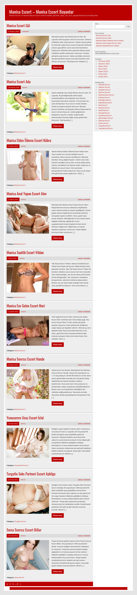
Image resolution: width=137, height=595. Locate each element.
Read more (57, 67)
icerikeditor (25, 31)
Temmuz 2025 (104, 61)
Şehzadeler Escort (105, 118)
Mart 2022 (102, 69)
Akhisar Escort (104, 87)
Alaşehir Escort (104, 90)
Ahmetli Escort (104, 84)
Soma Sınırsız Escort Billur (24, 530)
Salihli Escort (103, 110)
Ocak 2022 (102, 74)
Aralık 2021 (103, 76)
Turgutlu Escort (20, 521)
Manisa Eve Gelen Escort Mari (26, 305)
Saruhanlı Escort (105, 115)
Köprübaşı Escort (105, 103)
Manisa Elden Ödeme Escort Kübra (29, 140)
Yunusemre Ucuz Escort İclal (25, 417)
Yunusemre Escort (21, 465)
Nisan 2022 (103, 66)
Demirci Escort (104, 92)
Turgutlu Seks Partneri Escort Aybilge (31, 473)
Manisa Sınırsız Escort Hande (25, 359)
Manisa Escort (19, 73)
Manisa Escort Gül (18, 25)
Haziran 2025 (103, 64)
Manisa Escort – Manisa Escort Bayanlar (41, 11)
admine (24, 87)
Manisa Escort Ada (19, 81)
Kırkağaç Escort (104, 100)
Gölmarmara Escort (106, 95)
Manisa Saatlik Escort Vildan (25, 252)
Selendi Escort (104, 121)
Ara (96, 24)
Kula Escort (102, 105)
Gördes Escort (104, 97)
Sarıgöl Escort (104, 113)
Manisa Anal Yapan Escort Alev (27, 193)
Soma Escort (19, 577)
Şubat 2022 (103, 71)
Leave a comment (84, 31)
